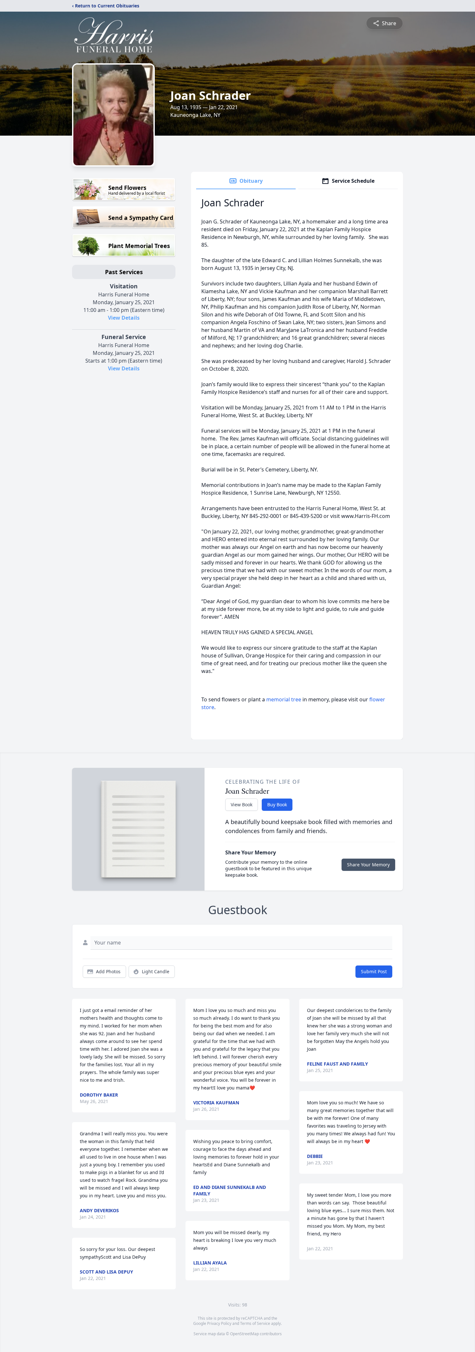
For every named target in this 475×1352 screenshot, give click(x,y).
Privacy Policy (219, 1323)
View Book (241, 804)
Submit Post (374, 971)
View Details (124, 317)
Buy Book (277, 804)
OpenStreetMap (244, 1334)
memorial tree (283, 699)
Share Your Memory (368, 865)
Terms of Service (255, 1323)
